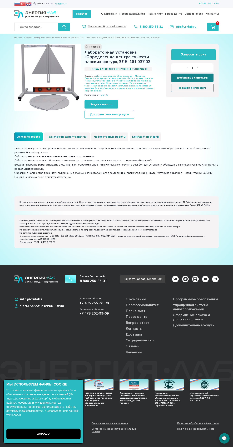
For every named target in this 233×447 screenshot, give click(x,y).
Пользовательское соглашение (110, 423)
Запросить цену (193, 54)
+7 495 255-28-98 (209, 3)
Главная (18, 37)
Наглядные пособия (95, 83)
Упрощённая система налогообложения (190, 307)
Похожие (93, 46)
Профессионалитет (132, 14)
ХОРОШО (43, 433)
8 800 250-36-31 (151, 27)
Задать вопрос (101, 104)
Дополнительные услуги (109, 114)
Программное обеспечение (195, 299)
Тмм (82, 37)
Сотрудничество (140, 340)
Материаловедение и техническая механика (56, 37)
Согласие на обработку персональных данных (114, 430)
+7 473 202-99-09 (94, 313)
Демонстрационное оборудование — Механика (120, 76)
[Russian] (17, 3)
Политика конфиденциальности (196, 429)
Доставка (134, 334)
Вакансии (134, 352)
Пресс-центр (173, 14)
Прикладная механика (117, 83)
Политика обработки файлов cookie (198, 423)
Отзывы (132, 346)
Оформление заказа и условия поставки (191, 317)
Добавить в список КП (192, 78)
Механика (146, 80)
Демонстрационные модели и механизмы (105, 78)
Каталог (28, 37)
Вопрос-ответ (194, 14)
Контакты (212, 14)
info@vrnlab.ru (186, 27)
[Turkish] (23, 3)
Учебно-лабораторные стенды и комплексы (122, 88)
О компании (109, 14)
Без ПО (104, 95)
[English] (29, 3)
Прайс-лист (155, 14)
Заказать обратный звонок (142, 279)
